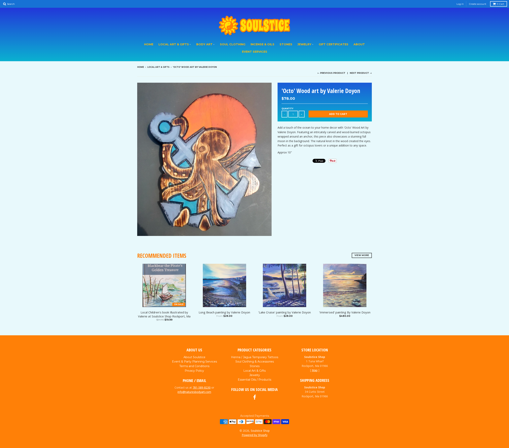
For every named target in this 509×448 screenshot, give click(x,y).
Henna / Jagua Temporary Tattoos (254, 357)
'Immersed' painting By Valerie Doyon (344, 312)
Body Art (204, 44)
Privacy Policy (194, 370)
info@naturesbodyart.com (194, 392)
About (359, 44)
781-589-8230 (202, 387)
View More (362, 255)
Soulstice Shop (260, 430)
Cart (500, 3)
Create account (477, 3)
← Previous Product (331, 73)
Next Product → (361, 73)
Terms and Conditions (194, 366)
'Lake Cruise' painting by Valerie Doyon (284, 312)
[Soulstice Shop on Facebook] (254, 397)
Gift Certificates (333, 44)
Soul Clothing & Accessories (254, 361)
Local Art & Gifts (173, 44)
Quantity (287, 108)
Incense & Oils (262, 44)
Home (148, 44)
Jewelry (304, 44)
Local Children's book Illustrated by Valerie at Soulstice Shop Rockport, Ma (164, 314)
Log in (460, 3)
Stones (286, 44)
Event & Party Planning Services (194, 361)
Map (315, 370)
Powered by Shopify (254, 435)
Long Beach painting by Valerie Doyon (224, 312)
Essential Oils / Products (254, 379)
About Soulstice (194, 357)
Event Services (254, 51)
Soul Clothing (232, 44)
